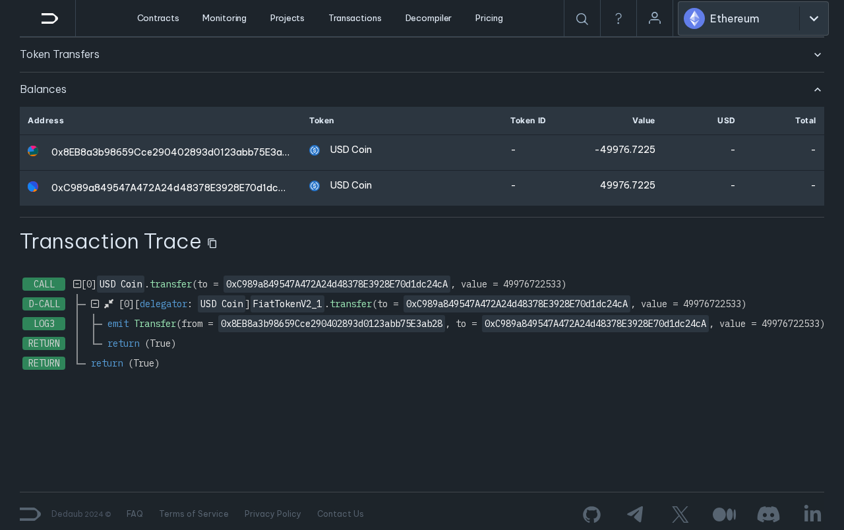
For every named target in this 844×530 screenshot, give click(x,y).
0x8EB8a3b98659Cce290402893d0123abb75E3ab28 (175, 152)
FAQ (135, 514)
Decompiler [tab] (429, 18)
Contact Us (340, 514)
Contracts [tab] (158, 18)
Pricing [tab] (488, 18)
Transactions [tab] (354, 18)
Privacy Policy (273, 514)
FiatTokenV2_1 (287, 304)
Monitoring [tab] (224, 18)
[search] (582, 19)
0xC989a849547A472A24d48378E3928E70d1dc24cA (177, 188)
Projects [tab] (287, 18)
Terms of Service (194, 514)
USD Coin (351, 150)
